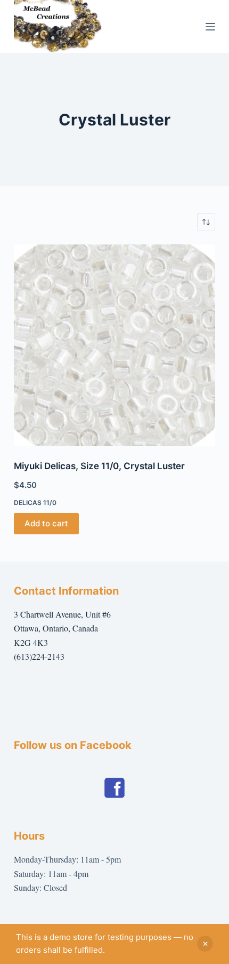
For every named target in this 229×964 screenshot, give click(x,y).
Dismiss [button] (205, 944)
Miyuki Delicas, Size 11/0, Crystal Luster (99, 466)
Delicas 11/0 (35, 503)
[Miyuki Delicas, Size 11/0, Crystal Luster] (114, 345)
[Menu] (210, 26)
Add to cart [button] (46, 523)
